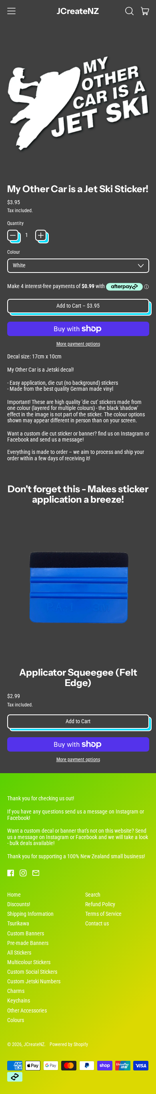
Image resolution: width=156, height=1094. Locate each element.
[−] (12, 235)
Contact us (97, 923)
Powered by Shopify (69, 1044)
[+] (40, 235)
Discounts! (18, 904)
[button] (129, 10)
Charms (15, 991)
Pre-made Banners (27, 943)
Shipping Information (30, 914)
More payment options (78, 344)
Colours (15, 1020)
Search (92, 894)
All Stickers (19, 952)
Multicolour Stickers (28, 962)
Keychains (18, 1000)
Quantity (15, 223)
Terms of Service (103, 914)
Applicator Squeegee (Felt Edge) (78, 677)
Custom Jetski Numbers (33, 981)
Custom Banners (25, 933)
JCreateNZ (78, 11)
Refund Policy (100, 904)
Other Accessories (27, 1010)
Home (14, 894)
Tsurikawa (18, 923)
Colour (13, 252)
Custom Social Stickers (32, 972)
